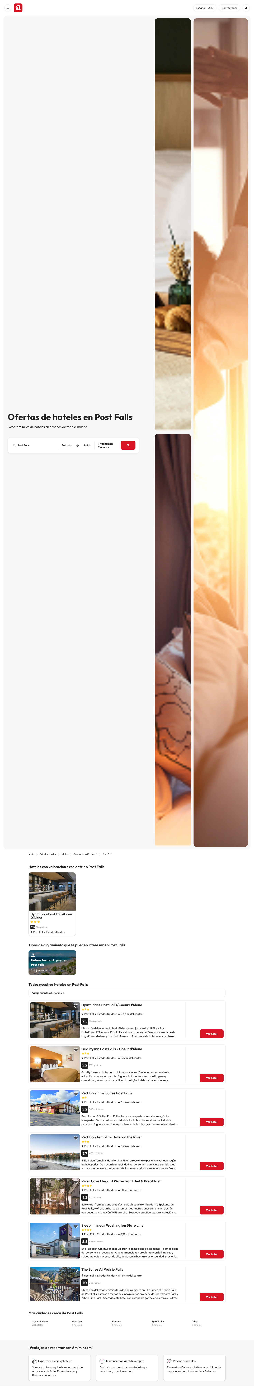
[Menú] (7, 7)
